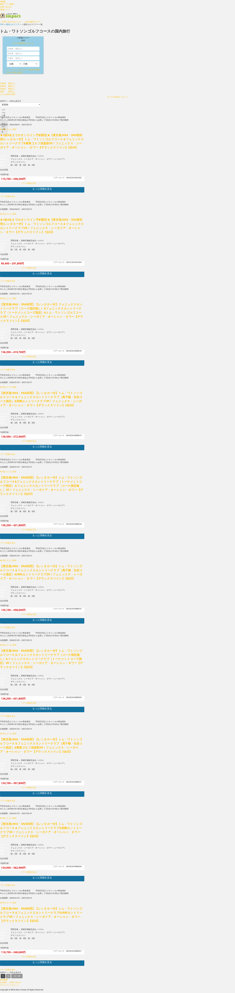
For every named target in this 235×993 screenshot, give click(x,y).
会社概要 (4, 979)
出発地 (10, 48)
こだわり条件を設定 (14, 72)
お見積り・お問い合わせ (10, 982)
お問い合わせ (5, 6)
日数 (2, 91)
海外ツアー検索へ (7, 4)
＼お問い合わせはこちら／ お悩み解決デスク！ (21, 21)
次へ (15, 976)
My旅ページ (5, 9)
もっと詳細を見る (42, 188)
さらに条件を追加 (7, 94)
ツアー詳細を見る (7, 196)
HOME (2, 1)
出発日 (10, 58)
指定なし (19, 58)
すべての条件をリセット (23, 43)
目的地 (10, 53)
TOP (2, 24)
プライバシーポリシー (9, 985)
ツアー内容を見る (28, 183)
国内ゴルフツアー (13, 24)
